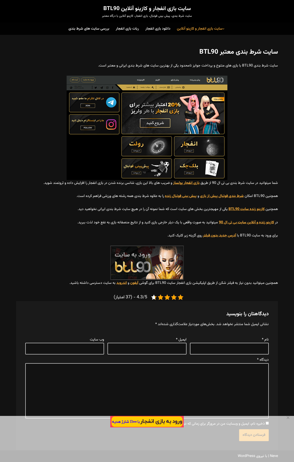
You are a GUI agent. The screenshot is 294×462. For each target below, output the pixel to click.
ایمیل (181, 340)
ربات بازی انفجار (127, 29)
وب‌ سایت (97, 340)
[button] (223, 29)
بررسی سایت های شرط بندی (88, 29)
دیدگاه (263, 360)
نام (265, 340)
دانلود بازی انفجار (157, 29)
